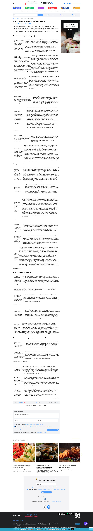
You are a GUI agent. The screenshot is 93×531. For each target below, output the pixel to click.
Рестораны (15, 11)
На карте (64, 14)
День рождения (52, 8)
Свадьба (41, 8)
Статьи (78, 11)
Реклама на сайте (76, 3)
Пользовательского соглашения (41, 432)
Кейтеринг (35, 11)
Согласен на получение (29, 424)
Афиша (51, 11)
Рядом (75, 14)
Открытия (71, 11)
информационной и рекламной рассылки (34, 424)
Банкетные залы (25, 11)
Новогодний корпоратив (16, 8)
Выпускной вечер (64, 8)
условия (68, 529)
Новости (64, 11)
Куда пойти (43, 11)
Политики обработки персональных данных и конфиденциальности (38, 426)
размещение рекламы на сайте (32, 3)
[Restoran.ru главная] (46, 3)
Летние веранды (28, 8)
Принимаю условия (33, 426)
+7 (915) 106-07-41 (31, 515)
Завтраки (76, 8)
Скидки (57, 11)
